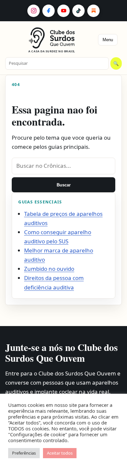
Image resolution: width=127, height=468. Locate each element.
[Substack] (93, 11)
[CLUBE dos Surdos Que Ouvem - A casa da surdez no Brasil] (52, 38)
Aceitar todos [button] (60, 453)
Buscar (64, 184)
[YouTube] (63, 11)
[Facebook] (48, 11)
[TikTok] (78, 11)
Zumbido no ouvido (49, 268)
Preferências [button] (24, 453)
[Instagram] (33, 11)
